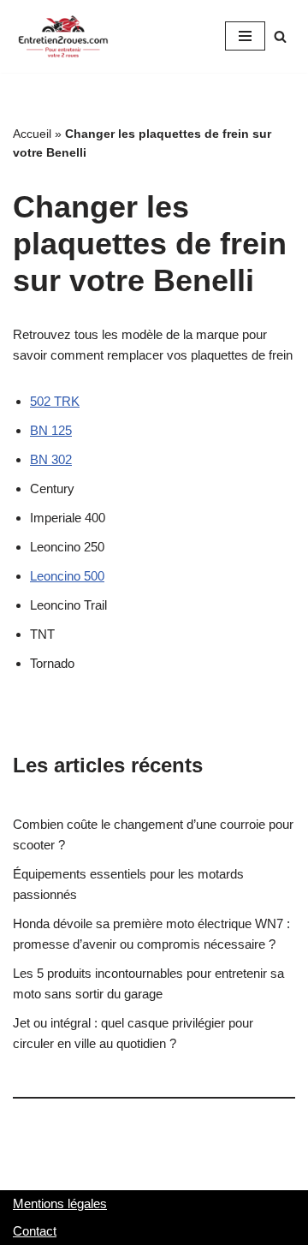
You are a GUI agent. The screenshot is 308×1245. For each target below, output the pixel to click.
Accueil (32, 133)
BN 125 (51, 430)
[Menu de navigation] (245, 36)
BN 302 (51, 459)
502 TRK (55, 401)
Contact (34, 1231)
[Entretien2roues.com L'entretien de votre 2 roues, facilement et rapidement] (64, 36)
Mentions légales (60, 1203)
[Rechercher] (280, 36)
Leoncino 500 (67, 576)
